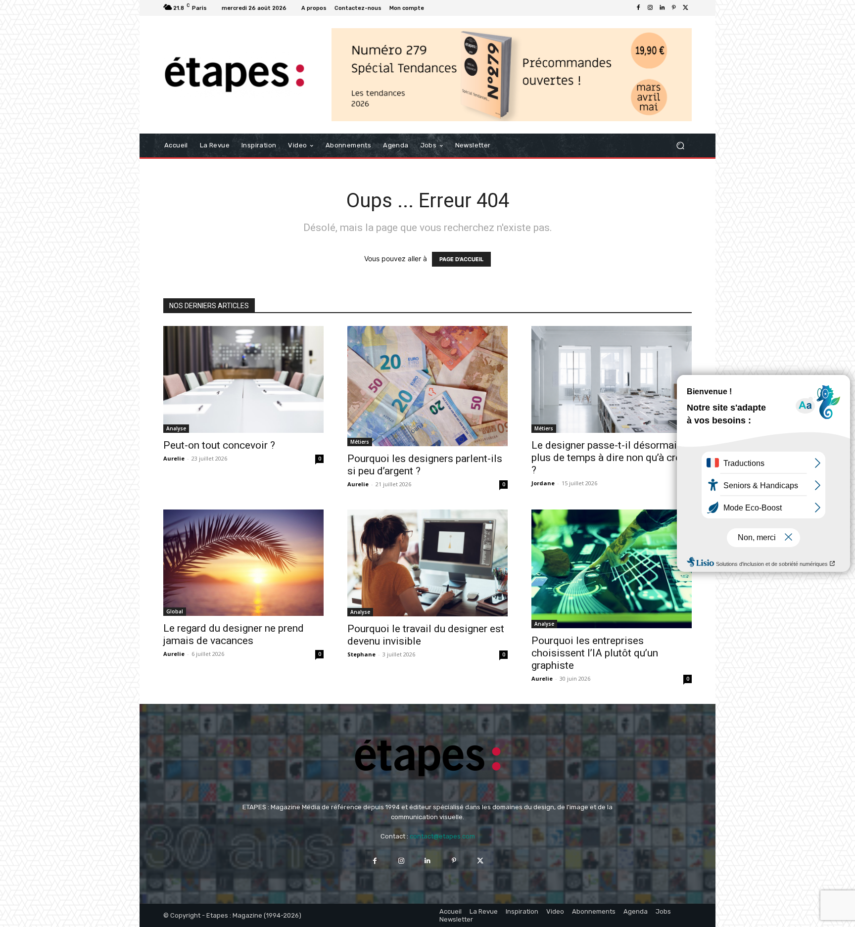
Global (174, 611)
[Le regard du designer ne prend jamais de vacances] (243, 563)
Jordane (543, 483)
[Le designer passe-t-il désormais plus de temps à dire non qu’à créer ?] (611, 379)
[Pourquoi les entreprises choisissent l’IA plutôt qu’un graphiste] (611, 569)
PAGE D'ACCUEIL (461, 259)
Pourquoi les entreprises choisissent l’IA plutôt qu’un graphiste (594, 653)
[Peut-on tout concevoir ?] (243, 379)
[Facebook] (638, 8)
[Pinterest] (674, 8)
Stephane (361, 654)
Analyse (176, 428)
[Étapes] (234, 74)
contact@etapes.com (442, 836)
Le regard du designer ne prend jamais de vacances (233, 634)
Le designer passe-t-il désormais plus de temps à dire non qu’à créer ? (610, 457)
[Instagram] (650, 8)
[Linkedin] (662, 8)
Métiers (359, 441)
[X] (686, 8)
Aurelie (174, 458)
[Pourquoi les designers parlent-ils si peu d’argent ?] (427, 386)
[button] (680, 145)
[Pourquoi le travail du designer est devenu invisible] (427, 563)
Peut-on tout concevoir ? (219, 445)
